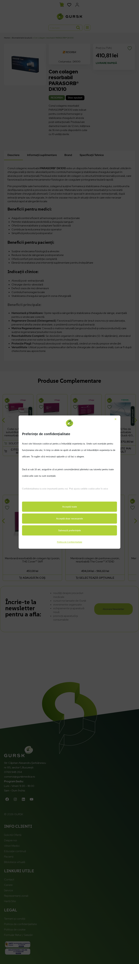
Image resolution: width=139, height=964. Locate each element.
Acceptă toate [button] (69, 506)
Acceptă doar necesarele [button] (69, 518)
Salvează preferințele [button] (69, 530)
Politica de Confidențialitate (69, 542)
